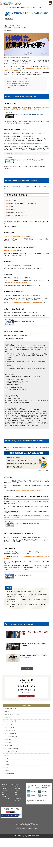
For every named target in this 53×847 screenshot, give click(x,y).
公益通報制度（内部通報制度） (12, 748)
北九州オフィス (45, 795)
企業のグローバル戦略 (10, 730)
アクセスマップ (18, 796)
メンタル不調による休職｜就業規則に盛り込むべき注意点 (20, 85)
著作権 (6, 758)
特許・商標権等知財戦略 (10, 733)
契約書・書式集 (18, 786)
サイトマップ (18, 800)
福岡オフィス (34, 791)
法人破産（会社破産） (10, 773)
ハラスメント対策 (9, 724)
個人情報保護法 (8, 745)
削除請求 (7, 770)
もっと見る (27, 668)
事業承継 (7, 764)
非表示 (26, 78)
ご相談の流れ (18, 790)
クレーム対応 (8, 742)
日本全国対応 (18, 788)
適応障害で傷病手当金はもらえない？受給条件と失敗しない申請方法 (34, 656)
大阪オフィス (34, 795)
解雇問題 (7, 711)
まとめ (8, 87)
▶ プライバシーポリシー (26, 836)
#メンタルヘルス (9, 18)
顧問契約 (4, 796)
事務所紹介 (4, 788)
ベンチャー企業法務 (9, 727)
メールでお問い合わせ (27, 696)
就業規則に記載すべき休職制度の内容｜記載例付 (18, 83)
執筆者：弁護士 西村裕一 (14, 25)
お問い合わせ (18, 798)
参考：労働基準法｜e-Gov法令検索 (14, 153)
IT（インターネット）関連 (11, 736)
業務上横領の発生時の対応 (11, 751)
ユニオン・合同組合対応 (10, 721)
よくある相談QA (5, 798)
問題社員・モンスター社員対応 (12, 714)
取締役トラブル (8, 739)
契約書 (6, 767)
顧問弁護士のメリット (6, 792)
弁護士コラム (18, 784)
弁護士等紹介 (5, 790)
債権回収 (7, 755)
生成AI (6, 761)
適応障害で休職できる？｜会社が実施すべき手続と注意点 (34, 633)
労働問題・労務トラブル (10, 708)
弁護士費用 (4, 794)
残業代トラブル (8, 717)
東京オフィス (45, 791)
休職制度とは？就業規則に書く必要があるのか (17, 81)
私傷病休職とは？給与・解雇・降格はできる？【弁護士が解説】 (33, 644)
